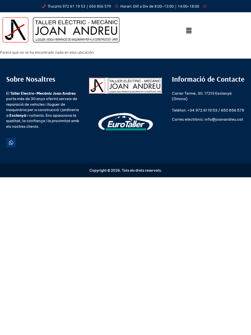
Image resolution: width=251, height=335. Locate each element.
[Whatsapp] (11, 143)
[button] (189, 31)
